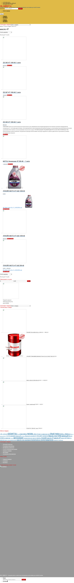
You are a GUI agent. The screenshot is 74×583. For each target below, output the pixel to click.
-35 (1, 434)
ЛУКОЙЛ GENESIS (42, 436)
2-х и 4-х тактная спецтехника (10, 449)
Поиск (4, 578)
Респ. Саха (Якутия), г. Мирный (9, 3)
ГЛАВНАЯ (5, 16)
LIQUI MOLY (23, 434)
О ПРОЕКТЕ (5, 17)
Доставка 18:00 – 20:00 (8, 4)
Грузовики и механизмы (8, 446)
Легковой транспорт (8, 444)
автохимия (18, 438)
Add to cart (9, 65)
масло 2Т (50, 438)
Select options (6, 209)
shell (48, 434)
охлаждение (55, 440)
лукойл (44, 438)
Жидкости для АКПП (30, 436)
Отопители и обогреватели (9, 454)
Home (1, 26)
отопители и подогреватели (41, 440)
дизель (38, 438)
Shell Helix (55, 434)
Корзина (5, 581)
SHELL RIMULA (65, 434)
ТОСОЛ (11, 438)
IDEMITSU (12, 434)
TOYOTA (8, 436)
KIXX (18, 434)
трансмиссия (60, 440)
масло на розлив (23, 440)
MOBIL (30, 434)
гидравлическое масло (30, 438)
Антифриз (23, 436)
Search (20, 8)
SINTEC (4, 436)
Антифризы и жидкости (8, 447)
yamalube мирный (15, 436)
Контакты (5, 462)
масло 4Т (57, 438)
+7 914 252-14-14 (6, 2)
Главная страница (7, 459)
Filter (29, 281)
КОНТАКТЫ (5, 18)
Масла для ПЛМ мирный (58, 436)
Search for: (2, 8)
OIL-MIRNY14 (5, 6)
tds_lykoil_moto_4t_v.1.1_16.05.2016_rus (12, 207)
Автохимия (5, 452)
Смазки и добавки (7, 450)
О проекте (5, 460)
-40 (3, 434)
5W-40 (5, 434)
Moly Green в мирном (40, 434)
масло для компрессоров (11, 440)
